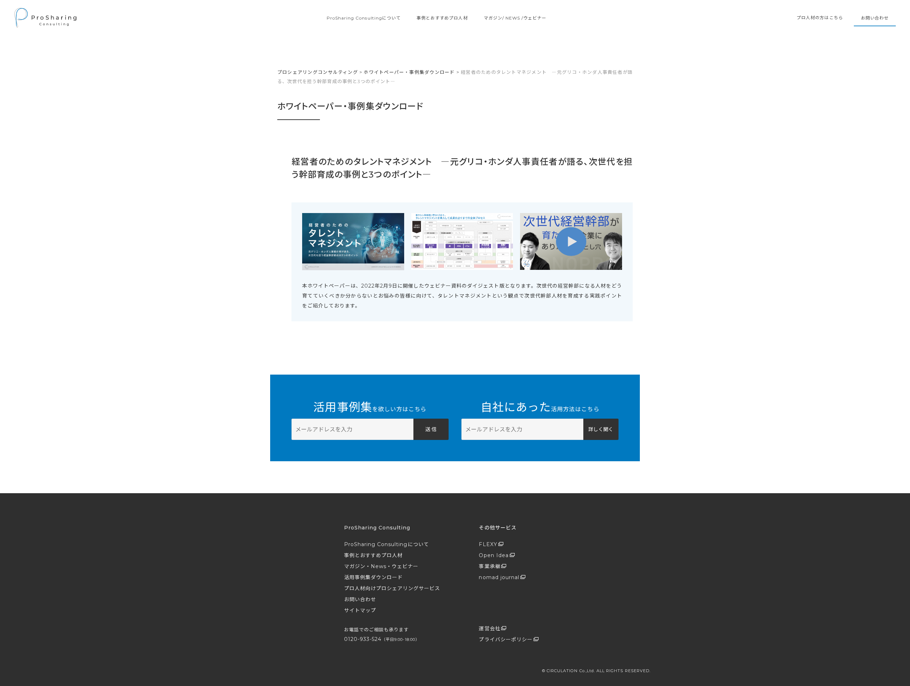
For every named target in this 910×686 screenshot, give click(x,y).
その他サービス (497, 527)
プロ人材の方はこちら (820, 17)
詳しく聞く (600, 429)
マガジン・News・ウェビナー (381, 566)
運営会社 (489, 628)
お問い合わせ (875, 18)
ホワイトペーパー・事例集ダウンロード (409, 72)
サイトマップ (360, 610)
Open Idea (493, 555)
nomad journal (499, 577)
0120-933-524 (381, 639)
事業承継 (489, 566)
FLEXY (488, 544)
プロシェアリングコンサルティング (317, 72)
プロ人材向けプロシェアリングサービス (392, 588)
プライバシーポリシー (505, 639)
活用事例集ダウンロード (373, 577)
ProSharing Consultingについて (364, 18)
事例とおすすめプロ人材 (442, 18)
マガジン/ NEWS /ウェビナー (515, 18)
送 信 (431, 429)
